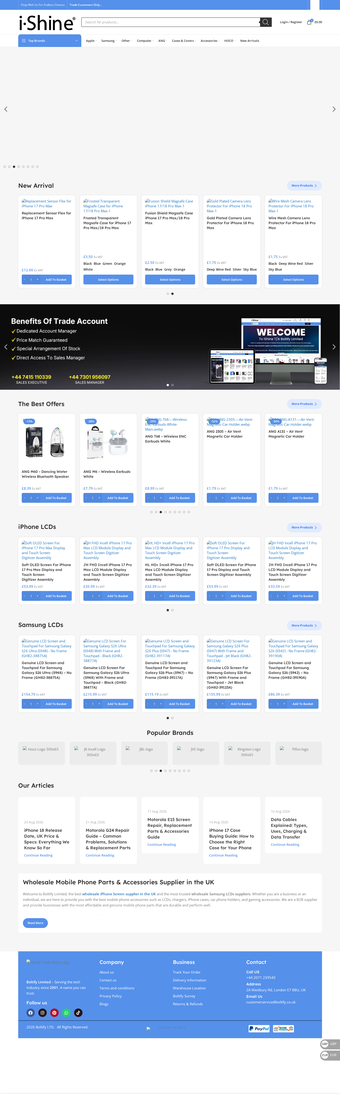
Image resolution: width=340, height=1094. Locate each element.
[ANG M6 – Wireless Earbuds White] (108, 442)
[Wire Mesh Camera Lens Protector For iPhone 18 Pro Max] (293, 206)
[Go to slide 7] (33, 167)
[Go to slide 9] (189, 512)
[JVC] (195, 753)
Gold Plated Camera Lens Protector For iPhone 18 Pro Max (230, 223)
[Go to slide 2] (9, 167)
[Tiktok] (78, 1013)
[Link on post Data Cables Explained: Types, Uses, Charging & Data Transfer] (293, 800)
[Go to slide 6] (28, 167)
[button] (6, 109)
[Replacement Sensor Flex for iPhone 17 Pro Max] (47, 204)
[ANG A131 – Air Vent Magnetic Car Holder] (293, 422)
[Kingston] (247, 753)
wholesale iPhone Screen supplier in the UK (119, 894)
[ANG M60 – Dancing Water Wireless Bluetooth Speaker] (47, 442)
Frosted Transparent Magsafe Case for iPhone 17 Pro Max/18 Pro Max (107, 223)
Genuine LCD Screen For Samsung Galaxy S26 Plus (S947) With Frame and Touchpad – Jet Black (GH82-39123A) (229, 678)
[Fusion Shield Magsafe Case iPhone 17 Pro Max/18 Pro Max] (170, 204)
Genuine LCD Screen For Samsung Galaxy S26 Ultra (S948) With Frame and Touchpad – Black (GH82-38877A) (106, 678)
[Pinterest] (54, 1013)
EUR (329, 1055)
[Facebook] (30, 1013)
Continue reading (38, 855)
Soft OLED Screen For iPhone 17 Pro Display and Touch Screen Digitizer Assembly (231, 570)
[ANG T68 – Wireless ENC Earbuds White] (170, 424)
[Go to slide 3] (14, 167)
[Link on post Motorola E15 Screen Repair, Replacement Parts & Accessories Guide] (170, 800)
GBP (329, 1043)
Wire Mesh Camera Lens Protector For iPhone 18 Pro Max (291, 223)
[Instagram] (42, 1013)
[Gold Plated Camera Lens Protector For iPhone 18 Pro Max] (232, 206)
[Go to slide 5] (23, 167)
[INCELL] (93, 753)
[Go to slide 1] (5, 167)
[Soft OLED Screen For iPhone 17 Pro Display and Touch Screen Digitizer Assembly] (232, 550)
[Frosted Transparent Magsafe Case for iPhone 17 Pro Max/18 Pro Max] (108, 206)
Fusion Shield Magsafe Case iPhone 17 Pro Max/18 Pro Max (169, 218)
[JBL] (144, 753)
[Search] (266, 22)
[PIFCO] (298, 753)
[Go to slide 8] (37, 167)
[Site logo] (47, 21)
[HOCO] (41, 753)
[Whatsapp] (66, 1013)
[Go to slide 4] (19, 167)
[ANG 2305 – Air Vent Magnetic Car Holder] (232, 422)
